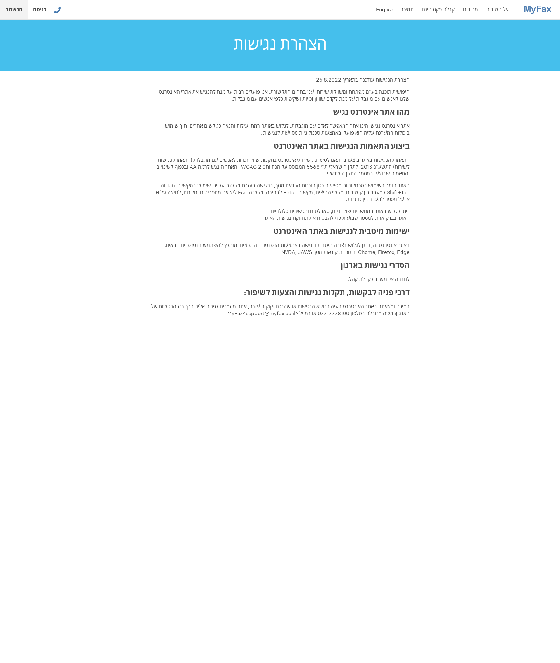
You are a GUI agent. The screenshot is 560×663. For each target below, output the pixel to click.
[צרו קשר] (57, 9)
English (384, 9)
